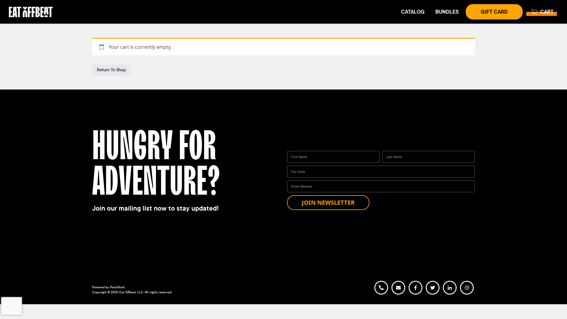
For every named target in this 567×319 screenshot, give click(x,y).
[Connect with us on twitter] (433, 294)
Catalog (413, 11)
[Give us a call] (381, 294)
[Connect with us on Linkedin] (450, 294)
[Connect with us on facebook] (415, 294)
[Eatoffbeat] (31, 11)
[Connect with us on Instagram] (467, 294)
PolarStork (117, 287)
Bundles (447, 11)
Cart (546, 11)
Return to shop (111, 69)
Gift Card (494, 11)
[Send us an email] (398, 294)
